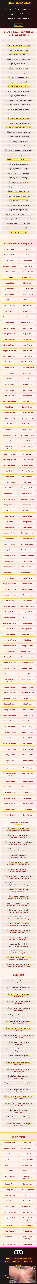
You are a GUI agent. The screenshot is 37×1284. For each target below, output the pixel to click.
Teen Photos (27, 306)
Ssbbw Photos (10, 384)
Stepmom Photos (27, 657)
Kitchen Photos (27, 721)
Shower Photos (9, 567)
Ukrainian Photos (27, 679)
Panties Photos (27, 493)
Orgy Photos (27, 482)
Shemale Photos (9, 283)
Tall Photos (10, 260)
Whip (9, 1159)
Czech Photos (27, 698)
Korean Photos (27, 804)
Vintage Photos (27, 668)
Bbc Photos (10, 373)
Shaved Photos (9, 249)
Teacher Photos (27, 471)
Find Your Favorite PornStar (19, 19)
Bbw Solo (27, 1143)
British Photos (27, 407)
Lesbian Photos (27, 460)
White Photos (27, 454)
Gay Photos (27, 334)
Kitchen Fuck (27, 1212)
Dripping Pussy (9, 1148)
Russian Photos (27, 589)
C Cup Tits (9, 1190)
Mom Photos (9, 368)
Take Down (18, 1262)
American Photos (9, 435)
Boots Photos (9, 527)
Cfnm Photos (9, 430)
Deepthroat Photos (27, 572)
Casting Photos (9, 804)
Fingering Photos (27, 435)
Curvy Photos (27, 317)
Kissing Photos (9, 693)
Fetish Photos (9, 477)
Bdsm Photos (27, 704)
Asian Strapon (9, 1154)
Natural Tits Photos (10, 317)
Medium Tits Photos (9, 761)
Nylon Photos (27, 510)
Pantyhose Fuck (9, 1195)
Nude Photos (27, 578)
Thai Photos (27, 595)
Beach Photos (9, 578)
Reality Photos (9, 544)
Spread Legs (27, 1184)
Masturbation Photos (10, 680)
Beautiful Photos (10, 300)
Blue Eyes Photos (27, 362)
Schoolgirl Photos (27, 533)
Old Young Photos (9, 646)
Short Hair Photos (27, 322)
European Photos (9, 663)
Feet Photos (27, 430)
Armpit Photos (27, 646)
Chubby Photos (27, 379)
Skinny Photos (9, 306)
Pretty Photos (27, 798)
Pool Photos (27, 617)
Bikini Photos (9, 339)
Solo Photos (27, 356)
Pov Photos (27, 441)
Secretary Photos (27, 465)
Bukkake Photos (9, 727)
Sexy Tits (9, 1171)
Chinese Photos (9, 798)
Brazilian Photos (27, 516)
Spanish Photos (9, 572)
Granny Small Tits (27, 1190)
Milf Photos (27, 283)
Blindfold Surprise (27, 1244)
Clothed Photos (9, 499)
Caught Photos (27, 715)
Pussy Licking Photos (9, 447)
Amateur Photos (27, 396)
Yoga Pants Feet (27, 1159)
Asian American (27, 1207)
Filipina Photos (27, 774)
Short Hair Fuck (27, 1165)
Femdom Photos (27, 477)
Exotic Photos (9, 815)
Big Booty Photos (27, 499)
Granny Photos (27, 272)
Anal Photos (27, 351)
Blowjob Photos (9, 345)
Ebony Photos (9, 322)
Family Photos (9, 418)
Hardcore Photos (10, 606)
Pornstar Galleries (20, 14)
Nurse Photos (9, 629)
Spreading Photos (9, 266)
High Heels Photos (9, 640)
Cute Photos (9, 362)
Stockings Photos (9, 460)
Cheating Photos (10, 809)
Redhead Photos (9, 255)
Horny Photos (9, 612)
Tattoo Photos (27, 623)
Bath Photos (27, 815)
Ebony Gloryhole (9, 1218)
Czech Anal (9, 1201)
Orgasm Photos (9, 704)
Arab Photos (27, 768)
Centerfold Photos (9, 623)
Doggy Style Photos (10, 584)
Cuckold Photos (9, 787)
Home (9, 9)
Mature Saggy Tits (9, 1212)
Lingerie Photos (9, 441)
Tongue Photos (27, 732)
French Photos (9, 668)
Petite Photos (9, 488)
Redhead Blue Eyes (27, 1148)
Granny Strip (9, 1207)
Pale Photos (27, 727)
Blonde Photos (9, 413)
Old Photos (27, 339)
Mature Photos (27, 446)
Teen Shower (9, 1165)
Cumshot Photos (10, 482)
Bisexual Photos (27, 634)
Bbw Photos (9, 396)
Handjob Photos (9, 424)
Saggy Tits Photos (9, 351)
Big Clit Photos (27, 787)
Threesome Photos (27, 368)
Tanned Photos (9, 687)
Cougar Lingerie (9, 1176)
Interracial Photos (27, 505)
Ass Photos (9, 471)
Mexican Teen (27, 1201)
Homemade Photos (9, 715)
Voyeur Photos (27, 755)
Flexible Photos (27, 760)
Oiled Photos (9, 561)
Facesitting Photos (27, 539)
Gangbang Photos (9, 356)
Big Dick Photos (9, 289)
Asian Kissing (9, 1237)
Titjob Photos (9, 539)
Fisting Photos (27, 277)
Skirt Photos (27, 390)
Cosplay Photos (27, 413)
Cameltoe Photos (27, 544)
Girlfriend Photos (27, 606)
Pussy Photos (27, 249)
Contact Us (29, 1262)
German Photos (9, 738)
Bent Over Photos (9, 401)
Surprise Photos (9, 493)
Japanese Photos (10, 533)
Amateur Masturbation (27, 1177)
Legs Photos (27, 328)
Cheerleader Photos (10, 792)
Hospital (10, 1225)
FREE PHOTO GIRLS (19, 2)
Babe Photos (27, 527)
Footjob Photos (27, 749)
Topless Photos (9, 634)
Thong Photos (27, 522)
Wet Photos (9, 510)
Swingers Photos (27, 612)
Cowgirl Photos (9, 505)
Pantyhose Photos (27, 555)
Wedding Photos (9, 781)
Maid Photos (27, 601)
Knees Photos (27, 792)
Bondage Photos (9, 465)
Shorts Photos (10, 674)
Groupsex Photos (10, 589)
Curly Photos (9, 522)
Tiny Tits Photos (9, 311)
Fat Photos (9, 277)
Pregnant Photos (27, 488)
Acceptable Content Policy (24, 1258)
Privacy (19, 1265)
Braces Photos (9, 768)
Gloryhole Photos (9, 732)
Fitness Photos (27, 418)
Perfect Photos (9, 721)
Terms (8, 1262)
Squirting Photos (10, 698)
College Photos (27, 710)
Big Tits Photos (27, 289)
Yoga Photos (9, 550)
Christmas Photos (9, 743)
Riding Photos (10, 755)
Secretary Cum (9, 1143)
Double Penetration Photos (10, 775)
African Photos (9, 328)
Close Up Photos (27, 255)
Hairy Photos (27, 345)
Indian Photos (27, 584)
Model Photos (9, 294)
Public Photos (27, 640)
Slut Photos (9, 601)
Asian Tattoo (9, 1231)
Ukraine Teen (27, 1171)
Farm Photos (27, 809)
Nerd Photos (27, 743)
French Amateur (27, 1154)
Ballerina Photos (27, 738)
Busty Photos (27, 311)
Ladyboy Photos (27, 401)
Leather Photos (9, 555)
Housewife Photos (27, 693)
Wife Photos (27, 300)
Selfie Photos (27, 373)
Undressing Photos (27, 651)
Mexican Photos (27, 663)
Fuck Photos (27, 561)
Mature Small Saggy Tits (27, 1219)
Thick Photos (27, 266)
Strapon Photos (9, 657)
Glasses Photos (9, 617)
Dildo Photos (27, 260)
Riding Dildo (27, 1231)
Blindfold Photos (27, 781)
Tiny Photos (9, 390)
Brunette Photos (27, 674)
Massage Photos (27, 629)
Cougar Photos (9, 334)
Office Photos (9, 651)
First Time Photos (27, 550)
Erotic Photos (9, 379)
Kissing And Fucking (27, 1238)
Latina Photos (10, 272)
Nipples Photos (27, 294)
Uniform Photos (27, 424)
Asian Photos (27, 384)
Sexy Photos (9, 516)
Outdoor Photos (27, 567)
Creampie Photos (10, 595)
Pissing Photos (9, 454)
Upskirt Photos (27, 687)
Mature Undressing (10, 1244)
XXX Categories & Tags (24, 9)
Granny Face (9, 1184)
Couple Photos (9, 710)
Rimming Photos (10, 749)
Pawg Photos (9, 407)
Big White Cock (27, 1225)
